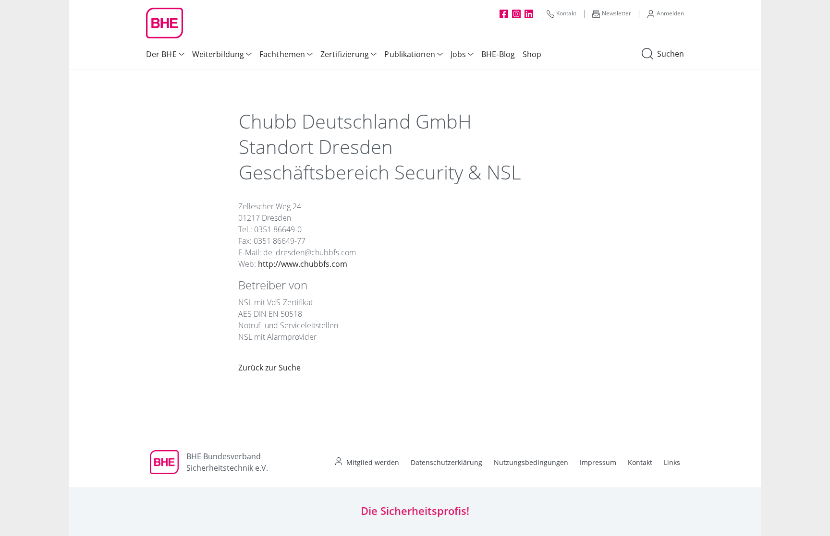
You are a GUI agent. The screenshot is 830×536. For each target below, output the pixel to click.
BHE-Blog (498, 54)
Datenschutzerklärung (446, 462)
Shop (532, 54)
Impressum (598, 462)
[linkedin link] (529, 13)
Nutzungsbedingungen (531, 462)
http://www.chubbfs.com (302, 264)
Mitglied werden (372, 462)
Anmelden (670, 13)
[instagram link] (516, 13)
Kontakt (566, 13)
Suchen (670, 53)
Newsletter (616, 13)
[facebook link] (504, 13)
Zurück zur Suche (269, 367)
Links (672, 462)
